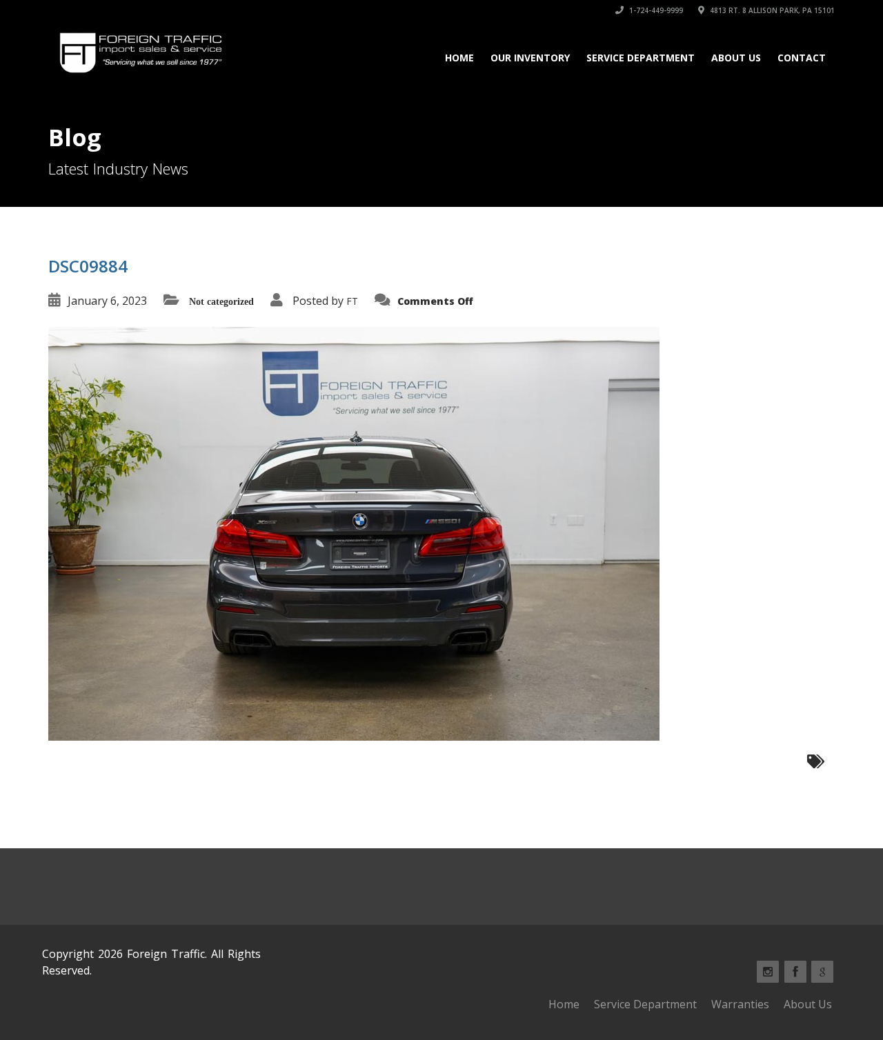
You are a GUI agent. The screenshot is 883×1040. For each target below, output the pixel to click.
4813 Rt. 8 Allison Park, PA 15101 (771, 10)
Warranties (740, 1004)
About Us (736, 57)
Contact (801, 57)
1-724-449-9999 (655, 10)
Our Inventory (530, 57)
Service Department (640, 57)
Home (459, 57)
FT (352, 301)
